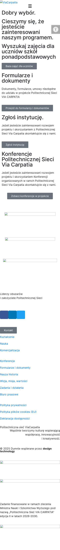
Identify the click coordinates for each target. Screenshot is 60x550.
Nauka (4, 343)
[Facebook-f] (4, 315)
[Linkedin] (12, 315)
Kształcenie (7, 337)
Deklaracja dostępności (15, 418)
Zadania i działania (12, 387)
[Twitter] (21, 315)
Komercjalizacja (10, 350)
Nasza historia (9, 374)
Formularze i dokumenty (15, 367)
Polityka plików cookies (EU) (18, 411)
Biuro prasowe (9, 394)
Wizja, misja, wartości (13, 381)
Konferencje (7, 361)
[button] (55, 29)
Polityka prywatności (13, 405)
